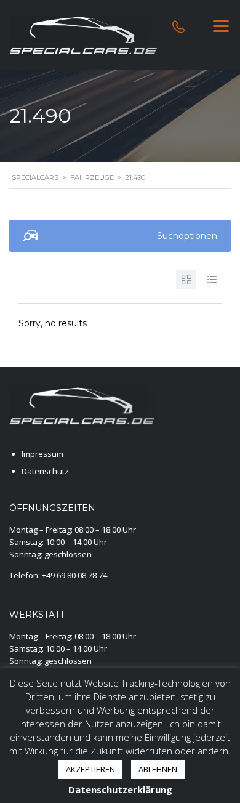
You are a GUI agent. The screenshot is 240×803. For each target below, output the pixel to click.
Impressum (42, 453)
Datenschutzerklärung (120, 789)
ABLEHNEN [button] (157, 769)
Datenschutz (45, 471)
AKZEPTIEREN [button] (90, 769)
